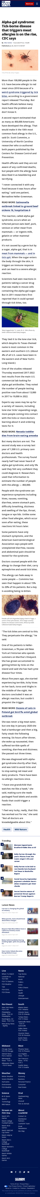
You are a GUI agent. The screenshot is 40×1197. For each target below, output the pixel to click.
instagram (20, 1172)
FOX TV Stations (7, 981)
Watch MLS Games (6, 1159)
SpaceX (4, 1099)
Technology (6, 1102)
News (21, 970)
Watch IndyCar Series (7, 1136)
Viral (20, 1093)
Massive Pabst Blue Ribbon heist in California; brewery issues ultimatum (14, 930)
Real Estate (22, 1087)
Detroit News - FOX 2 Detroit (7, 1055)
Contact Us (22, 1116)
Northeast (7, 1004)
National (21, 977)
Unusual (21, 1101)
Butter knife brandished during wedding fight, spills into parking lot (13, 941)
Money (21, 1073)
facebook (16, 1172)
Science (5, 1093)
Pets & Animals (23, 1104)
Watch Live (29, 4)
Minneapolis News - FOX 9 (7, 1059)
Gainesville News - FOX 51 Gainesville (24, 1024)
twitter (24, 1172)
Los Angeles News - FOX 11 (23, 1055)
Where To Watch (8, 974)
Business (21, 1079)
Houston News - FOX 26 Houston (24, 1034)
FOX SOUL (5, 989)
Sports (20, 990)
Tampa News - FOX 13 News (23, 1018)
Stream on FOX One (7, 1111)
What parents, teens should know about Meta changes (13, 920)
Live (4, 970)
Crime (20, 985)
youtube (11, 1172)
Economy (21, 1076)
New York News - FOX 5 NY (8, 1008)
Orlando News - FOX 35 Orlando (24, 1013)
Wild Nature (21, 829)
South (21, 1004)
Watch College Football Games (7, 1122)
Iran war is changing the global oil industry (13, 909)
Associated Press (18, 43)
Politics (20, 982)
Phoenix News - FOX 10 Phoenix (24, 1050)
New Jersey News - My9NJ (8, 1025)
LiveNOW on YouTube (6, 978)
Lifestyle (21, 996)
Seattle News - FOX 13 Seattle (23, 1066)
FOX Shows (6, 992)
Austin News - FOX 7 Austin (23, 1039)
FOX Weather (6, 984)
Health (27, 43)
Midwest (6, 1045)
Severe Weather (7, 1079)
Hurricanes (5, 1082)
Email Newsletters (22, 1127)
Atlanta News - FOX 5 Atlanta (23, 1008)
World (20, 979)
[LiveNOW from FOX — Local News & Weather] (6, 3)
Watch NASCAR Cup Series (7, 1131)
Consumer (22, 1084)
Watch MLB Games (6, 1127)
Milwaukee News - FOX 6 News (8, 1064)
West (20, 1045)
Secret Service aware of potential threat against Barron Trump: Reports (24, 893)
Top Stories (22, 974)
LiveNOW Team (24, 1124)
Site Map (21, 1131)
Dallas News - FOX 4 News (23, 1029)
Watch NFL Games (6, 1117)
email (28, 1172)
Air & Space (6, 1096)
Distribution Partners (22, 1120)
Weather (6, 1073)
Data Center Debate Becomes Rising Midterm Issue (12, 952)
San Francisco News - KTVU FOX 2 (23, 1060)
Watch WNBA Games (7, 1154)
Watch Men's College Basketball (6, 1142)
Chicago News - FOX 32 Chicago (7, 1050)
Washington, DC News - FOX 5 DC (8, 1020)
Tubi (3, 987)
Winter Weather (7, 1076)
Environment (6, 1084)
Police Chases (23, 987)
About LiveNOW (22, 1111)
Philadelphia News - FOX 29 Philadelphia (7, 1014)
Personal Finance (24, 1082)
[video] (32, 911)
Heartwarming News (23, 1097)
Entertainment (23, 998)
